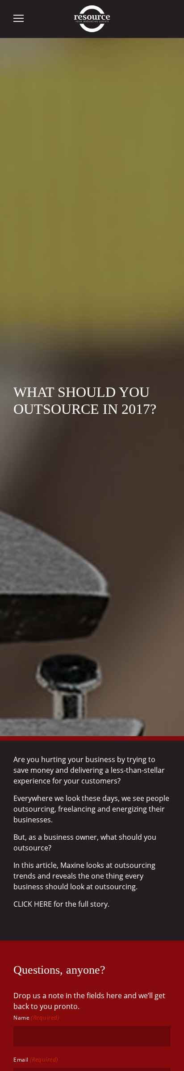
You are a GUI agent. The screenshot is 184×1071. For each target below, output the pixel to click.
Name (36, 1017)
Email (36, 1059)
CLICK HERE (32, 904)
